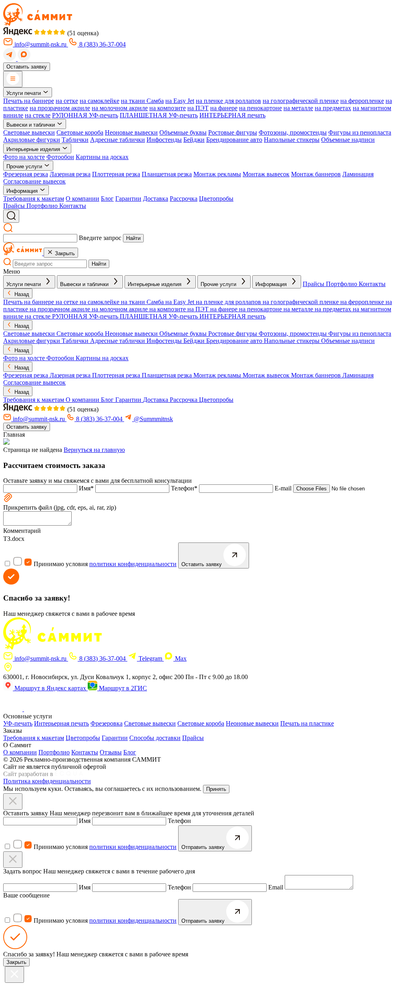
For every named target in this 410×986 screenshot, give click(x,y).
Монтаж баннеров (316, 174)
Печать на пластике (307, 723)
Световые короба (79, 132)
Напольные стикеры (292, 139)
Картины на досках (102, 156)
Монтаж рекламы (217, 174)
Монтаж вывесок (266, 174)
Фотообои (60, 156)
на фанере (223, 108)
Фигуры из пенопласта (359, 132)
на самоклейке (99, 100)
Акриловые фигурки (31, 139)
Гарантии (128, 198)
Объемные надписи (348, 139)
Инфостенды (164, 139)
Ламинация (358, 174)
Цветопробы (216, 198)
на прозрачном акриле (60, 108)
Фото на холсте (24, 156)
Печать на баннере (28, 100)
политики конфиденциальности (133, 564)
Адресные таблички (117, 139)
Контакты (84, 752)
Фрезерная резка (25, 174)
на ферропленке (362, 100)
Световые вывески (29, 132)
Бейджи (194, 139)
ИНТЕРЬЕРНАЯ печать (232, 115)
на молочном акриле (120, 108)
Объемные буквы (183, 132)
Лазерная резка (70, 174)
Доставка (155, 198)
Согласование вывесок (34, 181)
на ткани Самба (142, 100)
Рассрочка (183, 198)
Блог (107, 198)
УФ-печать (17, 723)
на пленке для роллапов (228, 100)
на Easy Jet (179, 100)
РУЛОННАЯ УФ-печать (85, 115)
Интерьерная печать (61, 723)
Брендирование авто (234, 139)
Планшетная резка (167, 174)
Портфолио (54, 752)
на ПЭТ (198, 108)
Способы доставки (155, 737)
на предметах (333, 108)
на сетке (67, 100)
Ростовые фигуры (232, 132)
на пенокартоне (260, 108)
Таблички (75, 139)
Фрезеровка (106, 723)
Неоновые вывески (131, 132)
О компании (82, 198)
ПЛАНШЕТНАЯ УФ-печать (159, 115)
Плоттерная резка (116, 174)
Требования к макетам (33, 198)
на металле (298, 108)
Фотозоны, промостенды (293, 132)
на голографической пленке (301, 100)
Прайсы (193, 737)
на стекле (37, 115)
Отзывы (111, 752)
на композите (167, 108)
